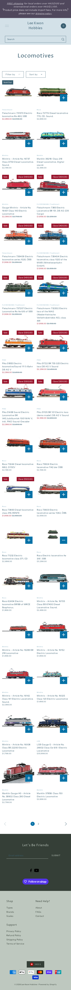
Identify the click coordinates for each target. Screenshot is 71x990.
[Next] (66, 823)
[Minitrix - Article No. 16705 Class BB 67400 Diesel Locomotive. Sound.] (53, 579)
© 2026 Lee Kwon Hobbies (25, 984)
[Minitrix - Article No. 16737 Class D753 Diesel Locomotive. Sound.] (18, 137)
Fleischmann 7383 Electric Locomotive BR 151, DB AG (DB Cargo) (53, 210)
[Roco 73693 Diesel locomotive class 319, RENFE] (18, 488)
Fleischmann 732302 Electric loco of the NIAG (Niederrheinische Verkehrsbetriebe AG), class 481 (52, 314)
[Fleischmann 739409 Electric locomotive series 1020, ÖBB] (18, 235)
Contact (40, 916)
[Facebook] (31, 870)
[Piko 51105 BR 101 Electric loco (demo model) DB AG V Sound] (53, 390)
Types (9, 907)
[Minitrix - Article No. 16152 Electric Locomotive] (53, 628)
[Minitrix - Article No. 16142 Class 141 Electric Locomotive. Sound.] (18, 674)
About (39, 907)
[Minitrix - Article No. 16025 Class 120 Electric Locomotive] (53, 674)
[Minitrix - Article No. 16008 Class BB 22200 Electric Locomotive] (18, 723)
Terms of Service (15, 943)
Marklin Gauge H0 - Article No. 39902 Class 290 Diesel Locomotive (16, 796)
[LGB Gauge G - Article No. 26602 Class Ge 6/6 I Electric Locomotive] (53, 723)
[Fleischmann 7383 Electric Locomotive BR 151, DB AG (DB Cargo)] (53, 186)
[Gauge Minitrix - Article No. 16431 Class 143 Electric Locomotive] (18, 186)
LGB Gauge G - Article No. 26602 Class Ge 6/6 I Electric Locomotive (52, 747)
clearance (52, 3)
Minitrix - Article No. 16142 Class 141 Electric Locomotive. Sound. (17, 699)
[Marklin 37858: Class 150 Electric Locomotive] (53, 772)
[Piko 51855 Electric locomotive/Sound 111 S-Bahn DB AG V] (18, 342)
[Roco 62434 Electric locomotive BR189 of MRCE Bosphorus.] (18, 579)
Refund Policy (13, 935)
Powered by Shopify (48, 984)
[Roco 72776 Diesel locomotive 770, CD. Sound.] (53, 91)
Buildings (22, 3)
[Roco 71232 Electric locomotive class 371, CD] (18, 534)
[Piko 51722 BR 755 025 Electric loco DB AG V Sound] (53, 342)
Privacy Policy (13, 931)
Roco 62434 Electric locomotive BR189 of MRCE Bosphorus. (16, 604)
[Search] (63, 39)
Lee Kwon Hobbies (35, 25)
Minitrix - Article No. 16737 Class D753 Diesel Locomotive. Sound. (18, 162)
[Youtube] (36, 870)
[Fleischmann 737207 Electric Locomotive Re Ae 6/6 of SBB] (18, 287)
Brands (10, 912)
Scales (9, 916)
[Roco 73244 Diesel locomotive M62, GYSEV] (18, 442)
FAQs (38, 912)
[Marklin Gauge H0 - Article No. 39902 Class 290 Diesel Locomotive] (18, 772)
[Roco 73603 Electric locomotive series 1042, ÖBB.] (53, 488)
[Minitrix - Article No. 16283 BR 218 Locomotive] (18, 628)
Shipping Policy (14, 939)
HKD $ (38, 964)
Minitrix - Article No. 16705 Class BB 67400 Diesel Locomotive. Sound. (51, 604)
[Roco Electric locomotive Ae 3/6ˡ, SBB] (53, 534)
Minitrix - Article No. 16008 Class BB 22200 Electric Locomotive (16, 747)
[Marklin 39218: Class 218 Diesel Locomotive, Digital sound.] (53, 137)
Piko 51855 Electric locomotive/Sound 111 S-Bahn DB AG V (17, 366)
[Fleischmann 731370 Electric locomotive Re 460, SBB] (18, 91)
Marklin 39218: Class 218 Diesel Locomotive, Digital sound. (50, 162)
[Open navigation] (7, 26)
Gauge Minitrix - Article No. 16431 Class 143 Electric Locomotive (16, 210)
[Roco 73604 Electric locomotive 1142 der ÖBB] (53, 442)
